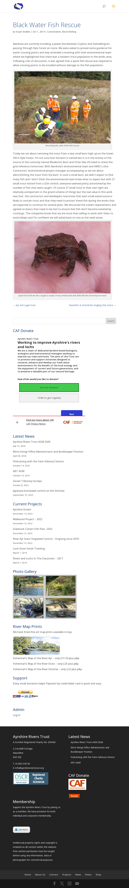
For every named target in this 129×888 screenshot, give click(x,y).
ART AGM (18, 471)
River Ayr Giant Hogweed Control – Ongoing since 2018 (46, 539)
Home (28, 874)
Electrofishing (69, 31)
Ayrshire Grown (22, 509)
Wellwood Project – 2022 (27, 519)
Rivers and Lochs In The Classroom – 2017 (38, 558)
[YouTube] (77, 884)
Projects (66, 874)
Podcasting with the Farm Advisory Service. (38, 461)
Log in (16, 715)
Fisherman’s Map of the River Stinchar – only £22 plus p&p (47, 669)
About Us (40, 874)
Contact (53, 874)
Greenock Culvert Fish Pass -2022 (32, 529)
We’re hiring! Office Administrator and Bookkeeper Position (48, 451)
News (78, 874)
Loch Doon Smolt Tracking (29, 548)
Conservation (54, 31)
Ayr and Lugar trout (24, 305)
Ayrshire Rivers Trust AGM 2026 (31, 441)
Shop (98, 874)
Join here (23, 829)
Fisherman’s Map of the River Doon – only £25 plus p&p (46, 663)
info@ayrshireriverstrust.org (29, 767)
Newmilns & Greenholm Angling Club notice (92, 305)
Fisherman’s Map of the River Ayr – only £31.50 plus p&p (46, 658)
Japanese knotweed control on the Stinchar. (39, 490)
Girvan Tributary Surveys (27, 481)
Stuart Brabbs (23, 31)
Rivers (88, 874)
